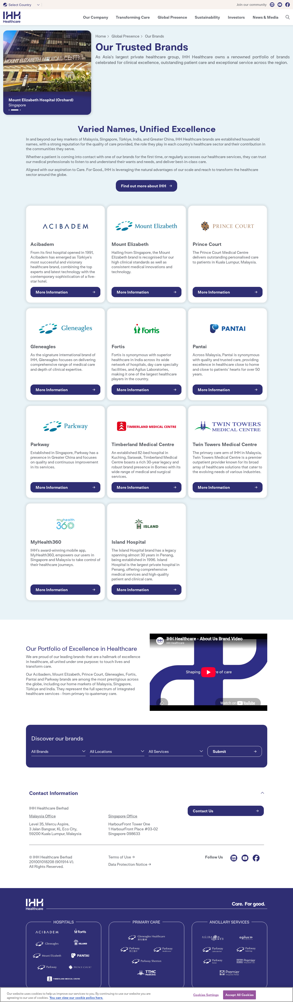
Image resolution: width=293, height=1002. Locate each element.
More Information (52, 291)
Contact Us (203, 810)
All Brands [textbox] (39, 751)
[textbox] (18, 5)
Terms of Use (119, 857)
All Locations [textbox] (101, 751)
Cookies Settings (206, 995)
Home (100, 35)
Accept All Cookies (239, 995)
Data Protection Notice (127, 864)
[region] (146, 994)
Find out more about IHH (143, 185)
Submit (219, 751)
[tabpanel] (47, 72)
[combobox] (22, 5)
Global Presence (125, 35)
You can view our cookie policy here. (76, 997)
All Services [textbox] (159, 751)
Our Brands (154, 35)
